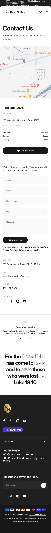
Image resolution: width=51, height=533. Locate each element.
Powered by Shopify (37, 514)
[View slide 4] (30, 338)
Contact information (18, 522)
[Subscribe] (43, 485)
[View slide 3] (27, 338)
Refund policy (8, 518)
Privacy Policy (9, 250)
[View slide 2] (24, 338)
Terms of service (30, 518)
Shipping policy (42, 518)
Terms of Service (26, 250)
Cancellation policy (32, 522)
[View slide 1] (20, 338)
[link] (12, 450)
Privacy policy (19, 518)
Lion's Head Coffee (14, 12)
